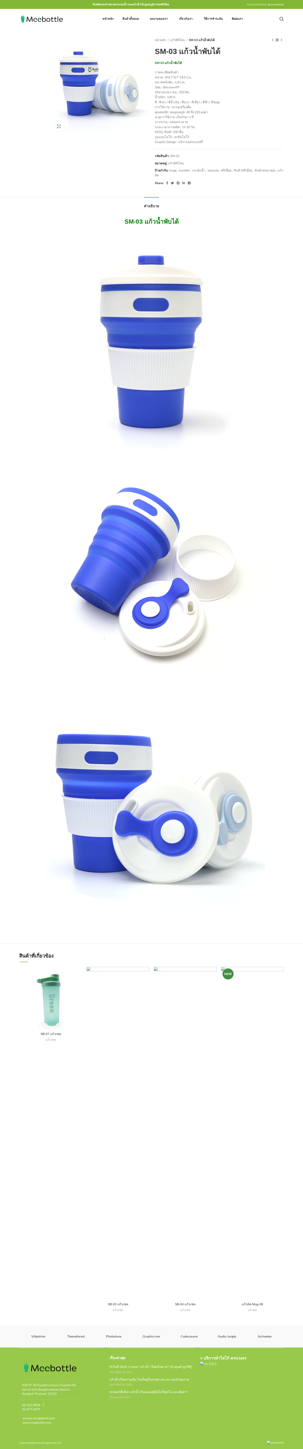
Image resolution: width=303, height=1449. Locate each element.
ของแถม (213, 170)
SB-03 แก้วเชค (118, 1304)
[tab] (151, 204)
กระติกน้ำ (198, 170)
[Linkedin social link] (183, 183)
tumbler (184, 170)
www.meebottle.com (36, 1422)
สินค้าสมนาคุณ (265, 170)
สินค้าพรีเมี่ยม (243, 170)
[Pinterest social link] (178, 183)
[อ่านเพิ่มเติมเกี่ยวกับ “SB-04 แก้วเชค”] (213, 974)
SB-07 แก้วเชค (51, 1034)
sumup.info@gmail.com (38, 1418)
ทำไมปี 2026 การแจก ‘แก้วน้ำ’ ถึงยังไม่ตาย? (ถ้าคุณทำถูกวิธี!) (151, 1367)
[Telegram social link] (189, 183)
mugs (173, 170)
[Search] (281, 18)
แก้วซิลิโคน (177, 40)
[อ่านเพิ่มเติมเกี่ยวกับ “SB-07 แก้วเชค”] (78, 974)
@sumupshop (276, 4)
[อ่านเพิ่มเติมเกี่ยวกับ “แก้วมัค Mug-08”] (280, 974)
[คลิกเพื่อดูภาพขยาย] (58, 126)
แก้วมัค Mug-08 (252, 1304)
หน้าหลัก (161, 40)
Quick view (78, 984)
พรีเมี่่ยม (226, 170)
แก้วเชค (50, 1039)
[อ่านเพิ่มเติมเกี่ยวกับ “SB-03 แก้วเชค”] (146, 974)
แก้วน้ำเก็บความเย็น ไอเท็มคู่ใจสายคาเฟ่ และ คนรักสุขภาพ (149, 1379)
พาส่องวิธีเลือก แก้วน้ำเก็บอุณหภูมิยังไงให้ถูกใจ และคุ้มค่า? (149, 1392)
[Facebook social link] (167, 183)
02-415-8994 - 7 (33, 1405)
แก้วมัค (252, 1310)
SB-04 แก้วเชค (185, 1304)
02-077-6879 (31, 1409)
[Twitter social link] (172, 183)
